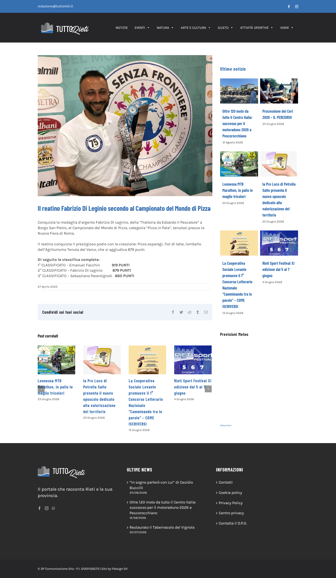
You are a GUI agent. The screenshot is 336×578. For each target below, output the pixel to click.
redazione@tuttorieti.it (55, 6)
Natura (163, 28)
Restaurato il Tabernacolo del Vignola (162, 527)
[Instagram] (46, 508)
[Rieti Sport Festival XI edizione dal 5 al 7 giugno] (193, 359)
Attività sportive (254, 28)
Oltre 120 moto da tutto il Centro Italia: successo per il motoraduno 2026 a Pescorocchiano (237, 123)
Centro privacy (231, 513)
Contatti (226, 482)
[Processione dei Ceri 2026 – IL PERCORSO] (279, 91)
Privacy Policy (231, 502)
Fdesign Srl (120, 569)
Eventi (140, 28)
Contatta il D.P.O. (233, 523)
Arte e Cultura (193, 28)
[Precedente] (41, 388)
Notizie (122, 28)
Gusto (223, 28)
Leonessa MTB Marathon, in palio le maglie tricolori (55, 387)
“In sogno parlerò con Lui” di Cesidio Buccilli (161, 485)
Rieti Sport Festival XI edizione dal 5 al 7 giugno (192, 387)
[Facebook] (39, 508)
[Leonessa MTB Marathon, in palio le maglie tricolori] (56, 359)
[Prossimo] (208, 388)
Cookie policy (230, 492)
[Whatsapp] (53, 508)
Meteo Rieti (226, 425)
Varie (284, 28)
